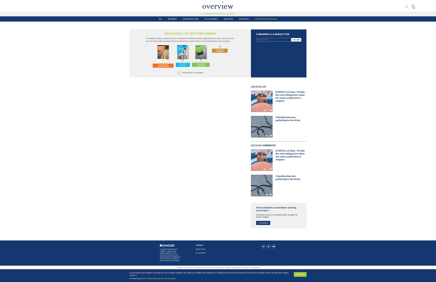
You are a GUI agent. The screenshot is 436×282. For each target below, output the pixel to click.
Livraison (256, 267)
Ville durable (211, 19)
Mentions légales (217, 267)
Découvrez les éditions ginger (190, 33)
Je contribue (201, 253)
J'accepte (300, 274)
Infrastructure (191, 19)
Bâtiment (172, 19)
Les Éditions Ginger (266, 19)
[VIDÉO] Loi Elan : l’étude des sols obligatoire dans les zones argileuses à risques (290, 96)
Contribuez (263, 223)
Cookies (245, 267)
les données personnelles (165, 278)
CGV (250, 267)
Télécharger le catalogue (192, 72)
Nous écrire (200, 249)
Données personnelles (233, 267)
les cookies (147, 278)
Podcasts (244, 19)
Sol (160, 19)
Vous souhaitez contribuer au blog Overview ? (276, 209)
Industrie (228, 19)
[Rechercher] (406, 6)
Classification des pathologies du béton (287, 119)
